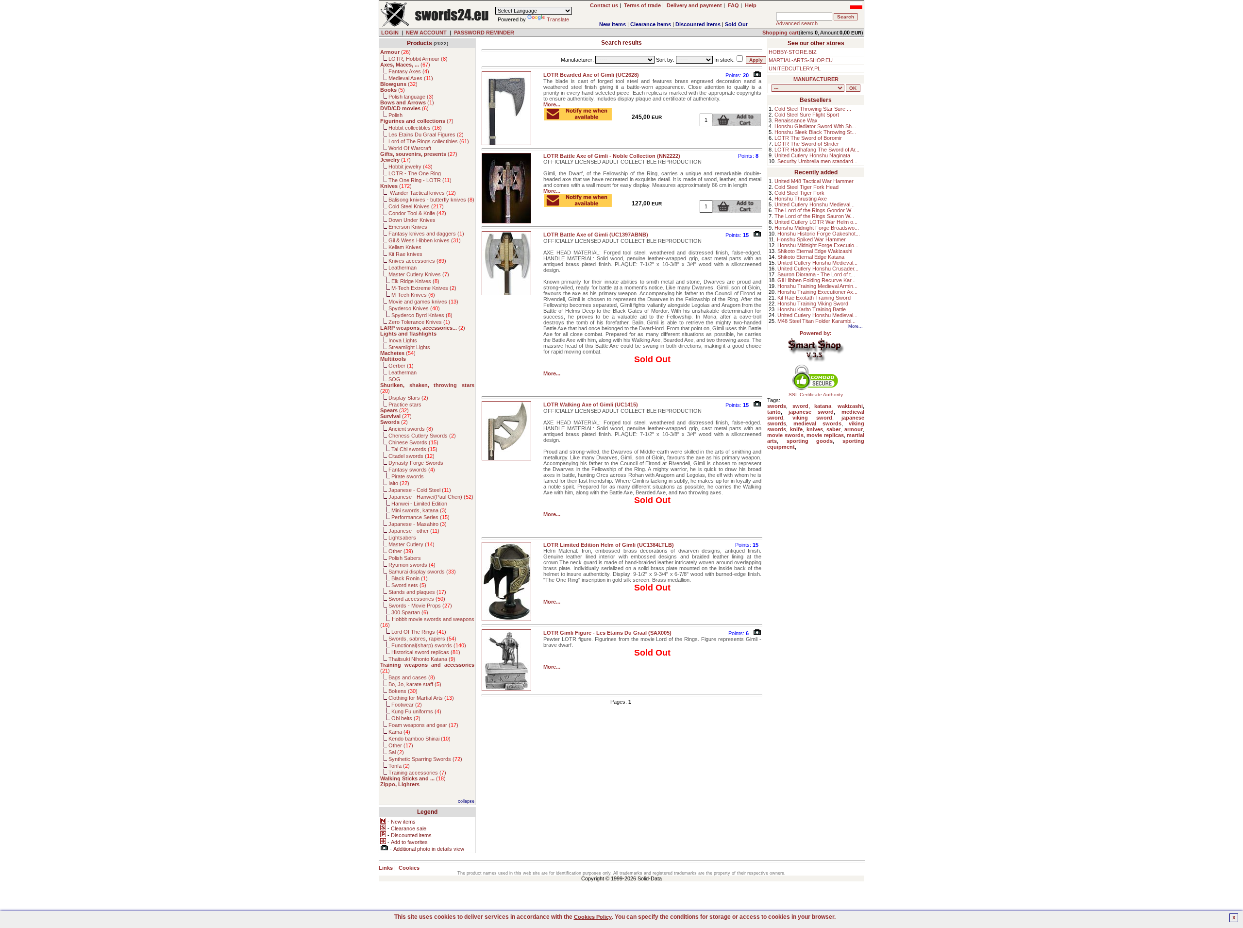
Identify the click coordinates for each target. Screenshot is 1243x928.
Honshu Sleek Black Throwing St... (815, 132)
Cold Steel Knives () (416, 206)
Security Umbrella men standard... (817, 161)
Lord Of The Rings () (418, 632)
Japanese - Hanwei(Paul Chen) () (430, 497)
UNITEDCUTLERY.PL (795, 68)
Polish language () (411, 97)
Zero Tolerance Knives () (419, 322)
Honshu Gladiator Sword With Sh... (815, 126)
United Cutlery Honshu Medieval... (814, 204)
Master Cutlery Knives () (418, 274)
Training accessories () (417, 773)
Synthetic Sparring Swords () (425, 759)
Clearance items (650, 24)
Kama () (399, 732)
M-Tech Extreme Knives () (423, 288)
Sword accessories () (416, 599)
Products (419, 43)
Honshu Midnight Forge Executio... (817, 245)
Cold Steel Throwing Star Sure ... (812, 109)
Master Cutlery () (411, 544)
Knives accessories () (417, 261)
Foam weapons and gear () (423, 725)
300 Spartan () (409, 612)
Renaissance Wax (796, 120)
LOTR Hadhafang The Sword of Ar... (816, 149)
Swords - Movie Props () (420, 605)
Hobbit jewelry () (410, 166)
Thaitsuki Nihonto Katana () (421, 659)
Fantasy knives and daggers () (426, 233)
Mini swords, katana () (419, 510)
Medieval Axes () (410, 78)
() (395, 52)
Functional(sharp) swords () (428, 645)
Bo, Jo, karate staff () (414, 684)
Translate (558, 19)
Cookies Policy (593, 917)
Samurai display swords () (422, 571)
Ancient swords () (410, 429)
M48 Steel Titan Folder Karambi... (816, 321)
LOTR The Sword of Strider (806, 144)
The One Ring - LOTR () (420, 180)
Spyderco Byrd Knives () (422, 315)
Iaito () (398, 483)
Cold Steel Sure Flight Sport (806, 115)
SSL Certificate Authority (816, 394)
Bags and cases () (411, 677)
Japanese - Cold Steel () (419, 490)
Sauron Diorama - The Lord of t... (816, 274)
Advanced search (797, 23)
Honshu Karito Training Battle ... (814, 309)
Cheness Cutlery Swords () (422, 436)
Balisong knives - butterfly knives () (431, 199)
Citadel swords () (411, 456)
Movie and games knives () (423, 301)
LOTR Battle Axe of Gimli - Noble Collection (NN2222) (611, 156)
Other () (400, 551)
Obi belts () (405, 718)
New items (612, 24)
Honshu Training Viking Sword (812, 303)
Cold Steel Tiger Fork (799, 193)
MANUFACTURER (816, 79)
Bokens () (403, 691)
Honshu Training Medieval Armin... (817, 286)
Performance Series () (420, 517)
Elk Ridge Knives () (415, 281)
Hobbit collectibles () (415, 128)
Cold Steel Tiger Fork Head (806, 187)
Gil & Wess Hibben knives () (424, 240)
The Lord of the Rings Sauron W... (814, 216)
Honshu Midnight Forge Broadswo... (816, 228)
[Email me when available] (578, 117)
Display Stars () (408, 398)
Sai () (396, 752)
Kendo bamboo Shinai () (419, 739)
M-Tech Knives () (413, 295)
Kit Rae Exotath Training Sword (814, 298)
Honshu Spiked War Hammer (811, 239)
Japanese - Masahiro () (417, 524)
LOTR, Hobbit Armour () (418, 59)
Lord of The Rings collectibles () (428, 141)
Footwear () (406, 705)
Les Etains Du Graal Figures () (426, 134)
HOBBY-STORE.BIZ (793, 52)
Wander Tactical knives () (422, 193)
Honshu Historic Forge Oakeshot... (818, 233)
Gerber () (401, 366)
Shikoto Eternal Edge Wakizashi (814, 251)
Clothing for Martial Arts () (421, 698)
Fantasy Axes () (408, 71)
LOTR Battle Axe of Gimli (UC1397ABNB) (595, 234)
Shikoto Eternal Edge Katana (810, 257)
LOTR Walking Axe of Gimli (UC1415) (590, 404)
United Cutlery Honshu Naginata (812, 155)
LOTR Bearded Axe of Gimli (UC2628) (591, 75)
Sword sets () (408, 585)
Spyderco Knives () (414, 308)
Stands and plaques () (417, 592)
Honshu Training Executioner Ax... (817, 292)
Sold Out (736, 24)
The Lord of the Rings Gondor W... (814, 210)
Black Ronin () (409, 578)
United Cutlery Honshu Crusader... (817, 268)
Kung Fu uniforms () (416, 711)
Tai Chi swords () (414, 449)
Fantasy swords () (411, 469)
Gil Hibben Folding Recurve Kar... (816, 280)
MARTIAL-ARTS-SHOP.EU (801, 60)
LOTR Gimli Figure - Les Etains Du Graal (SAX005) (607, 633)
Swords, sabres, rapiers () (422, 638)
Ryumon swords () (412, 565)
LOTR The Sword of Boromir (808, 138)
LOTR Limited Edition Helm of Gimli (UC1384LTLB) (608, 545)
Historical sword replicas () (425, 652)
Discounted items (698, 24)
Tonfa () (399, 766)
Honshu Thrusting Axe (800, 199)
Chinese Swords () (413, 442)
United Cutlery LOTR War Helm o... (815, 222)
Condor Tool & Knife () (417, 213)
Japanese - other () (413, 531)
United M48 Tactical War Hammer (814, 181)
